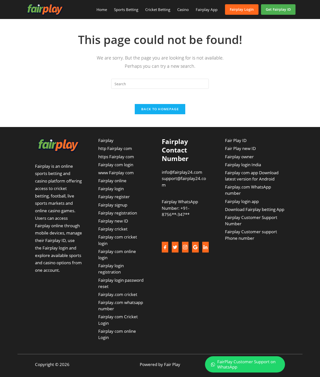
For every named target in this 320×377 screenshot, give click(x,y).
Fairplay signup (112, 205)
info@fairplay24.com (182, 172)
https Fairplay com (116, 157)
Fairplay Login (242, 9)
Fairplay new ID (113, 221)
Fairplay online (112, 181)
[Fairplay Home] (45, 9)
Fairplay (106, 140)
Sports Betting (126, 9)
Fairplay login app (242, 201)
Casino (183, 9)
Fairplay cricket (113, 229)
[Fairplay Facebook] (165, 247)
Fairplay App (207, 9)
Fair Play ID (235, 140)
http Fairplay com (115, 148)
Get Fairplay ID (278, 9)
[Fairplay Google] (195, 247)
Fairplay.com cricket (117, 294)
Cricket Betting (157, 9)
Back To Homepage (160, 109)
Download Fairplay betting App (254, 209)
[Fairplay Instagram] (185, 247)
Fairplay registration (117, 213)
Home (101, 9)
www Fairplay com (116, 173)
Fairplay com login (115, 165)
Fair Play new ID (240, 148)
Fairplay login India (243, 165)
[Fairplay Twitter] (175, 247)
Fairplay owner (239, 157)
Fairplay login (111, 189)
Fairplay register (114, 197)
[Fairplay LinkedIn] (205, 247)
